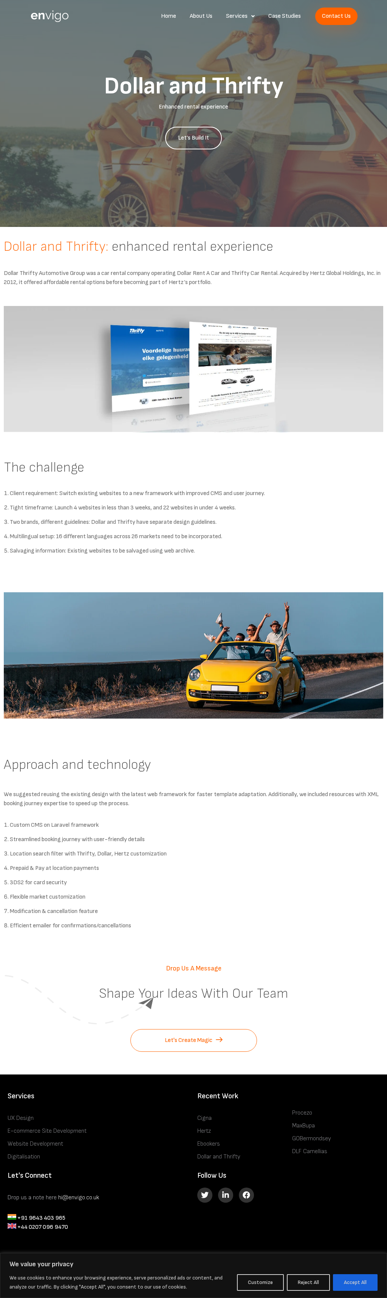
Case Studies (284, 16)
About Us (201, 16)
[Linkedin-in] (225, 1195)
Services (237, 16)
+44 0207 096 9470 (42, 1227)
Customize (260, 1282)
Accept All (355, 1282)
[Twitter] (204, 1195)
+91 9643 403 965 (40, 1218)
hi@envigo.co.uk (78, 1197)
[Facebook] (246, 1195)
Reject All (308, 1282)
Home (168, 16)
